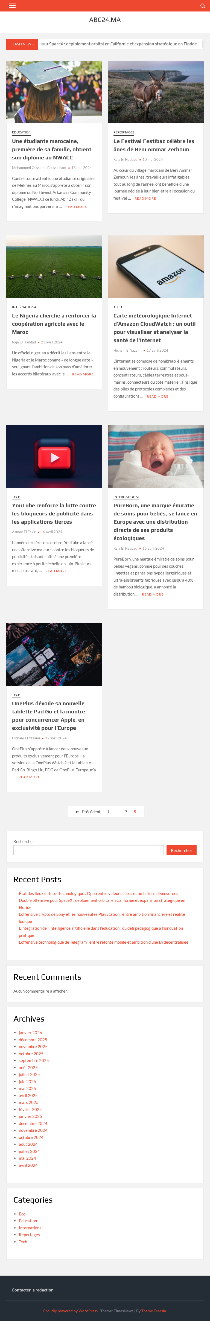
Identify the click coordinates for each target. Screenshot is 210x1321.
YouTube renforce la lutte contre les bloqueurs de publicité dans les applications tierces (54, 513)
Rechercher (23, 841)
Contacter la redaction (33, 1289)
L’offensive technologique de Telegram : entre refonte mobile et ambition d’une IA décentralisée (103, 942)
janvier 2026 (30, 1032)
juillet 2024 (29, 1151)
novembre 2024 (33, 1130)
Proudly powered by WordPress (70, 1310)
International (25, 307)
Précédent (91, 811)
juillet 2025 (29, 1074)
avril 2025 (28, 1095)
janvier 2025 (30, 1116)
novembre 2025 (33, 1046)
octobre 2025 (31, 1053)
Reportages (123, 132)
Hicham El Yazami (127, 350)
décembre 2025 (33, 1039)
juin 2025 (27, 1081)
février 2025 (30, 1109)
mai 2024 (27, 1158)
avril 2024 (28, 1165)
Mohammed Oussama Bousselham (39, 167)
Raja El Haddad (125, 159)
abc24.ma (105, 19)
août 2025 (28, 1067)
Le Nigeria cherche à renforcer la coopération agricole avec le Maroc (54, 323)
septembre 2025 (34, 1060)
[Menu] (11, 5)
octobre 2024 (31, 1137)
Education (21, 132)
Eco (22, 1213)
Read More (76, 207)
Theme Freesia (153, 1310)
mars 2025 (29, 1102)
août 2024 (28, 1144)
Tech (117, 307)
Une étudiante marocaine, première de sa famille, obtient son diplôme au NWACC (51, 149)
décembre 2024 (33, 1123)
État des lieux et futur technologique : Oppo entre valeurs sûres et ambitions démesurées (98, 893)
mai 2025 (27, 1088)
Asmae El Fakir (24, 532)
